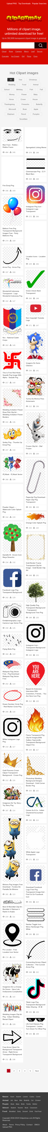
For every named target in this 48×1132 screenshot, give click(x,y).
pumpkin (36, 114)
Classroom (33, 1108)
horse (11, 99)
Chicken (38, 1100)
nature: (5, 1097)
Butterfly (26, 1100)
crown (23, 99)
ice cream (15, 56)
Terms (11, 1125)
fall (41, 89)
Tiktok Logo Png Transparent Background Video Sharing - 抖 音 (35, 1004)
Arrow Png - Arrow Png (11, 267)
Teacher (20, 1108)
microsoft (12, 109)
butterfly (39, 104)
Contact (29, 1125)
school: (5, 1108)
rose (11, 51)
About (4, 1125)
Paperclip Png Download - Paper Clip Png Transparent (36, 499)
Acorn (12, 1097)
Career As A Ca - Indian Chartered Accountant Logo (35, 812)
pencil (23, 114)
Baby (17, 1104)
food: (5, 1111)
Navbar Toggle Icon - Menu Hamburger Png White (34, 926)
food (24, 85)
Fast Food (38, 1111)
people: (5, 1104)
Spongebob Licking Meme (36, 147)
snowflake (23, 119)
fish (31, 89)
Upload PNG (12, 3)
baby (36, 94)
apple (36, 109)
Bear (16, 1100)
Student (13, 1108)
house (35, 99)
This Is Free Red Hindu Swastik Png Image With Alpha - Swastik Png (12, 375)
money (12, 94)
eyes (35, 56)
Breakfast (12, 1111)
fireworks (25, 104)
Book (26, 1108)
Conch (38, 1097)
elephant (10, 114)
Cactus (32, 1097)
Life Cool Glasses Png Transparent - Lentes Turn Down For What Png (36, 1026)
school (6, 89)
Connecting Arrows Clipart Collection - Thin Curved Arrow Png (36, 964)
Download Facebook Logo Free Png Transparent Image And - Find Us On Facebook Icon (35, 892)
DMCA (36, 1125)
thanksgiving (9, 104)
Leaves (25, 1097)
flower (24, 94)
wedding (11, 85)
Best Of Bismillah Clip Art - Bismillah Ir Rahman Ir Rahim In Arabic (13, 909)
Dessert (25, 1111)
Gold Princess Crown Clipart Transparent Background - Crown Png (12, 772)
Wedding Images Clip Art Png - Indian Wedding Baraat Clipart (12, 1016)
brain (25, 109)
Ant (12, 1100)
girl (23, 56)
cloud (4, 51)
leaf (33, 51)
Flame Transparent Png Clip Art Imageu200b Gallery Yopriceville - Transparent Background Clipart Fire (35, 740)
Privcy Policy (20, 1125)
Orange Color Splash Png (36, 523)
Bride (23, 1104)
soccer (39, 51)
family (28, 1104)
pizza (29, 56)
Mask (12, 1104)
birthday (19, 89)
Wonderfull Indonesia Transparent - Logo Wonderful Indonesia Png (12, 293)
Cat (32, 1100)
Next (37, 1071)
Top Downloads (24, 3)
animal (35, 85)
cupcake (5, 56)
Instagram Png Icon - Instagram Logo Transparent (34, 209)
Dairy (19, 1111)
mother (34, 1104)
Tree (20, 80)
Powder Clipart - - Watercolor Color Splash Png (12, 509)
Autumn (18, 1097)
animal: (5, 1100)
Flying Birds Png (9, 649)
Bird (20, 1100)
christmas (33, 80)
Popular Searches (39, 3)
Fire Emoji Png (8, 186)
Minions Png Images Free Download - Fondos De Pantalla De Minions (13, 887)
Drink (31, 1111)
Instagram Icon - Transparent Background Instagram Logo (35, 647)
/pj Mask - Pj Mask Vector (12, 474)
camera (18, 51)
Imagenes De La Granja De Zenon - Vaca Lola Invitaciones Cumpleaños (12, 989)
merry (26, 51)
